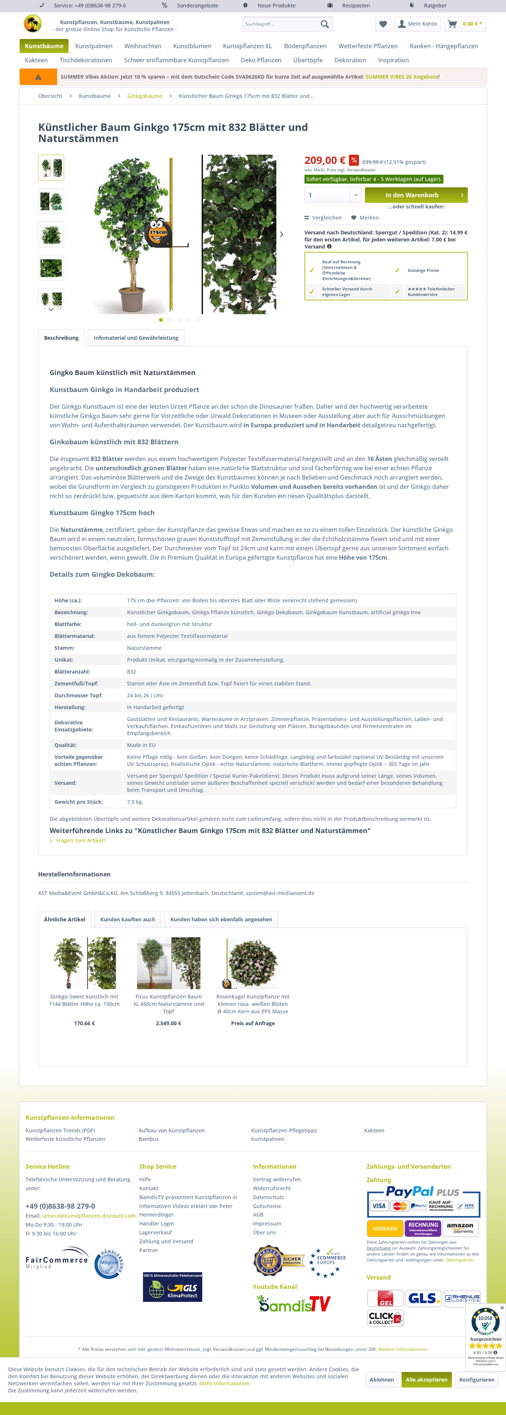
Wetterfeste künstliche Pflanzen (65, 1138)
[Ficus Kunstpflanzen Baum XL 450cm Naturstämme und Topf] (169, 963)
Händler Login (156, 1223)
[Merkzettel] (383, 24)
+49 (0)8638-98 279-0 (60, 1206)
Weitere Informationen (402, 1349)
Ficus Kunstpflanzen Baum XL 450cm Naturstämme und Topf (168, 1004)
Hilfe (145, 1179)
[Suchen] (325, 24)
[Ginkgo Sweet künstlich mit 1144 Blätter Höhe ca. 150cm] (84, 963)
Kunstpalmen (267, 1138)
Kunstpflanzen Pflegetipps (284, 1130)
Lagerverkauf (155, 1232)
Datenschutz (268, 1197)
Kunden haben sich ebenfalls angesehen (221, 919)
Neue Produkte (277, 5)
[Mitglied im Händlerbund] (108, 1264)
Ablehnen (382, 1379)
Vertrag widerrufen (277, 1179)
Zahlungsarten (459, 1260)
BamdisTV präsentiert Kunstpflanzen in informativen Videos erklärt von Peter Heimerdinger (188, 1206)
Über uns (264, 1232)
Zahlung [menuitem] (379, 1180)
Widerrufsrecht (272, 1188)
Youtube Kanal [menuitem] (275, 1287)
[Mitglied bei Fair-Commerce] (58, 1257)
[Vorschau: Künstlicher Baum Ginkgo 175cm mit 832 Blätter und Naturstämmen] (51, 168)
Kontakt (149, 1188)
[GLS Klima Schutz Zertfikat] (172, 1287)
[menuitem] (287, 24)
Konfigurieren (477, 1379)
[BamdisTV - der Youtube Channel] (293, 1303)
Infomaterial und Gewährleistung (136, 337)
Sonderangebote (197, 5)
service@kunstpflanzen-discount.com (89, 1215)
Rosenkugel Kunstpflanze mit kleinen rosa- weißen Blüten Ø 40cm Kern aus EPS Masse (252, 1004)
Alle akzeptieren (426, 1379)
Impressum (267, 1223)
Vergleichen (326, 217)
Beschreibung (61, 337)
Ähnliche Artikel (64, 919)
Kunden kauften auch (127, 919)
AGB (258, 1214)
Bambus (149, 1138)
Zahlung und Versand (166, 1241)
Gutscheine (267, 1206)
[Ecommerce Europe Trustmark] (327, 1263)
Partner (148, 1250)
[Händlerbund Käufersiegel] (279, 1260)
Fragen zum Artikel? (80, 840)
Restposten (356, 5)
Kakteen (374, 1130)
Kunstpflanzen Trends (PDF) (60, 1130)
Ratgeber (435, 5)
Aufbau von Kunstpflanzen (172, 1130)
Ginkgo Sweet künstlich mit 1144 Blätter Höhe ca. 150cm (84, 1000)
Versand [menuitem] (379, 1277)
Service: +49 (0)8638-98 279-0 (90, 5)
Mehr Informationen (224, 1383)
